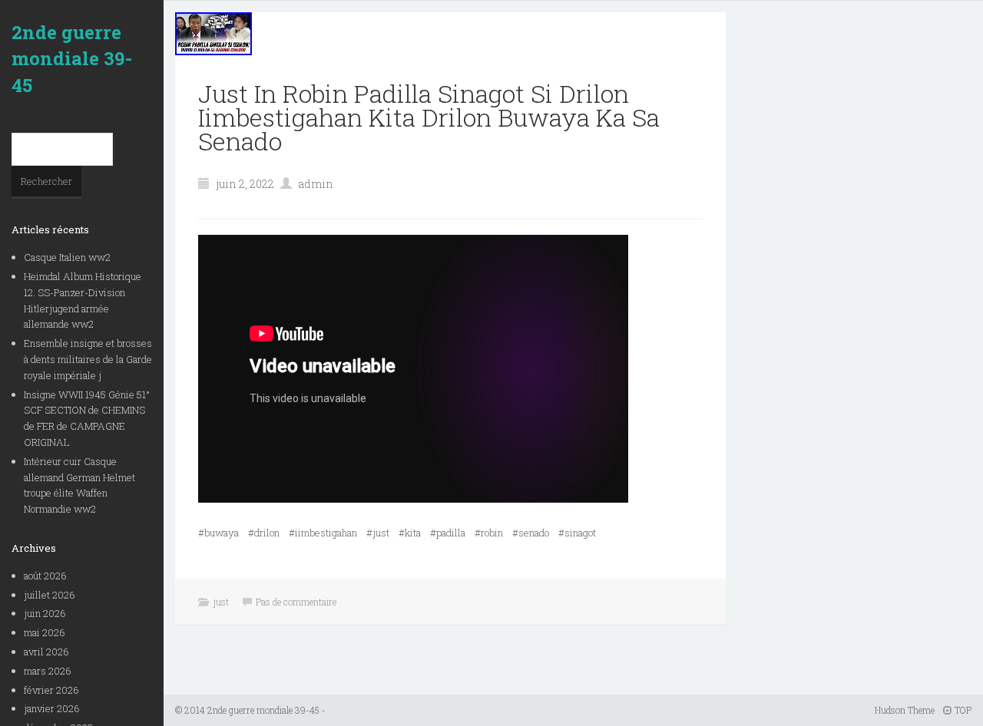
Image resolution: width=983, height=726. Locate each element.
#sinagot (577, 533)
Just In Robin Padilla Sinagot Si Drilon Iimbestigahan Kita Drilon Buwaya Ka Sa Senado (429, 117)
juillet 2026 (49, 595)
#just (377, 533)
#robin (489, 533)
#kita (410, 533)
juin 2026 (45, 613)
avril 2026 (46, 651)
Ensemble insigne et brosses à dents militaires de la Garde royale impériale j (88, 359)
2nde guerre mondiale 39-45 (72, 58)
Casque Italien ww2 (67, 257)
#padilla (447, 533)
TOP (961, 710)
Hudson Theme (905, 710)
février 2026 (51, 690)
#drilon (264, 533)
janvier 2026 (52, 708)
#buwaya (218, 533)
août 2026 (45, 575)
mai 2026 (44, 632)
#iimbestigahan (323, 533)
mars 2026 (47, 671)
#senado (530, 533)
